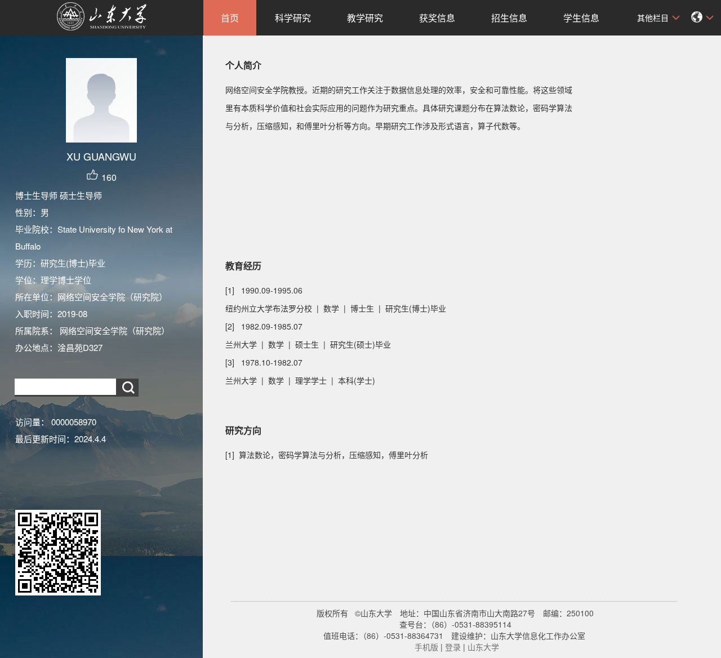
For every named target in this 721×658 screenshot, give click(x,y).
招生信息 (509, 17)
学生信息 (581, 17)
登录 (453, 646)
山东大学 (483, 646)
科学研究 (293, 17)
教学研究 (365, 17)
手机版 (426, 646)
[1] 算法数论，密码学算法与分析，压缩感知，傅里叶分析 (326, 454)
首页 (230, 17)
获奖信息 (437, 17)
